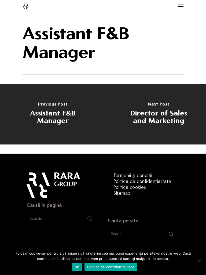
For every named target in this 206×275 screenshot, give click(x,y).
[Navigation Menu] (180, 6)
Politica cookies (129, 187)
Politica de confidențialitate (142, 181)
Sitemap (122, 193)
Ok (76, 267)
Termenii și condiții (132, 175)
